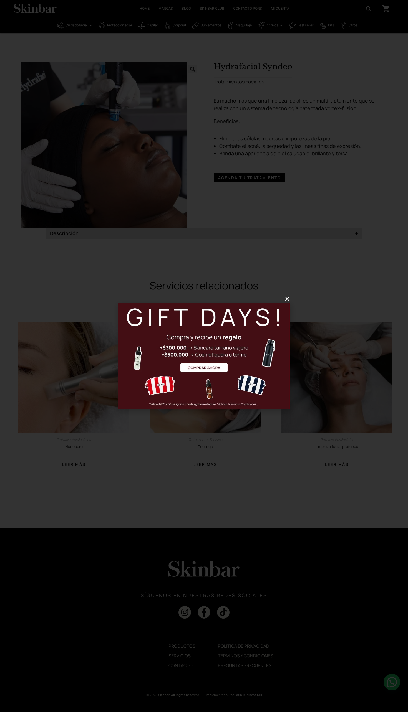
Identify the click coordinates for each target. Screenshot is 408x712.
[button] (287, 299)
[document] (204, 356)
